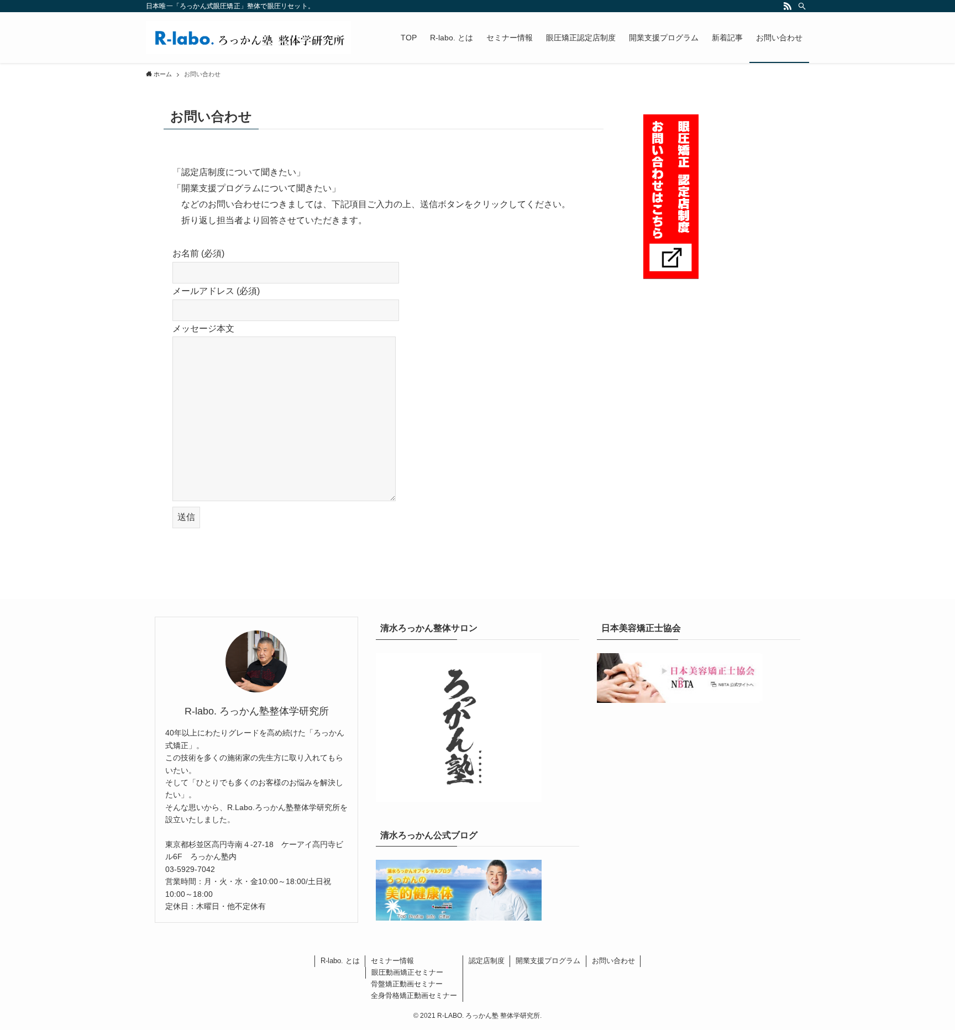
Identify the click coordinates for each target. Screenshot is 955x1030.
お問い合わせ (613, 961)
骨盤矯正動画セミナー (407, 984)
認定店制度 (487, 961)
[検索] (802, 6)
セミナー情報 (392, 961)
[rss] (787, 6)
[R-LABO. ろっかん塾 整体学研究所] (248, 37)
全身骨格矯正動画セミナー (414, 995)
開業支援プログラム (548, 961)
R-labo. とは (340, 961)
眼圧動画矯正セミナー (407, 972)
